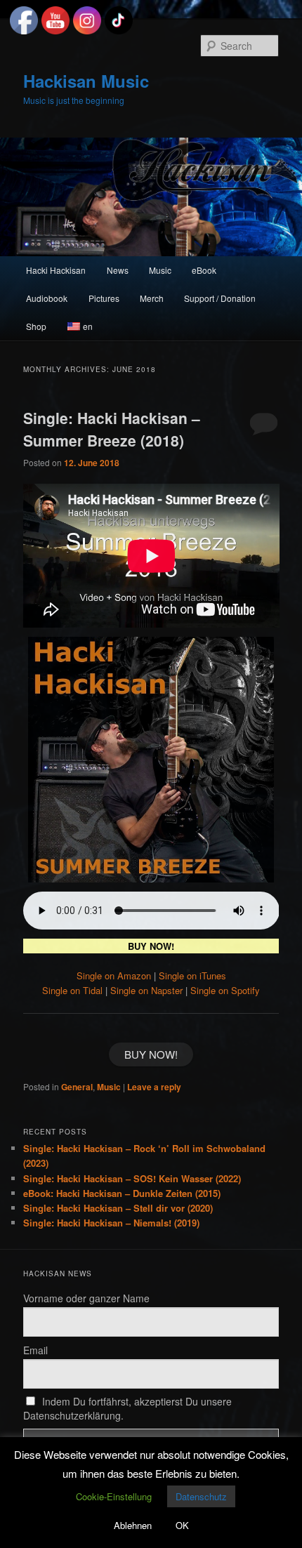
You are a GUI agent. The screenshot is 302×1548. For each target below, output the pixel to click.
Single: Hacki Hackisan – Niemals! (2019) (111, 1222)
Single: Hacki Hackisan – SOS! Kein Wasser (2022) (132, 1178)
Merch (152, 298)
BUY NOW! (151, 1054)
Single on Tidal (72, 990)
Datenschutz (201, 1496)
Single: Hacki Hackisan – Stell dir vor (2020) (118, 1208)
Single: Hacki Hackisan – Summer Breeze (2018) (111, 429)
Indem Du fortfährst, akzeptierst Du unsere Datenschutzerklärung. (127, 1408)
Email (35, 1350)
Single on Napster (146, 990)
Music (160, 270)
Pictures (103, 298)
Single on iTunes (192, 975)
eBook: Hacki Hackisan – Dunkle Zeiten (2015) (122, 1193)
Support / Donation (220, 298)
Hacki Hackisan (56, 270)
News (118, 270)
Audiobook (46, 298)
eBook (204, 270)
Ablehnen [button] (133, 1525)
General (77, 1086)
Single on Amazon (114, 975)
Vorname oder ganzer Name (86, 1298)
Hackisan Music (86, 81)
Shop (36, 326)
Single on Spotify (225, 990)
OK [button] (182, 1525)
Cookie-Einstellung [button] (114, 1496)
